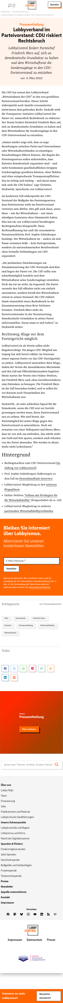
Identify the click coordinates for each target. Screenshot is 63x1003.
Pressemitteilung (20, 12)
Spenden (54, 5)
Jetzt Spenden (8, 854)
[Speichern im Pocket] (32, 668)
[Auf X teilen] (14, 668)
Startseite (5, 12)
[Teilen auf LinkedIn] (5, 677)
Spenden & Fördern (12, 844)
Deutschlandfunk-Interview (36, 478)
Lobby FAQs (7, 790)
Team (4, 796)
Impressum (7, 903)
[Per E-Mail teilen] (41, 668)
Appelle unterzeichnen (14, 892)
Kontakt (5, 897)
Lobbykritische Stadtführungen (17, 817)
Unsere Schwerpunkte (13, 822)
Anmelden (11, 569)
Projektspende (9, 870)
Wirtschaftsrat (10, 633)
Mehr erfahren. (29, 729)
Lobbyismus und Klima (13, 833)
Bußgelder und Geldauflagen (16, 865)
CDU (6, 618)
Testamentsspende (11, 876)
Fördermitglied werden (13, 849)
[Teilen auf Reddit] (14, 677)
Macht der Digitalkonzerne (15, 838)
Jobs (3, 806)
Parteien (7, 626)
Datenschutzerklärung (39, 587)
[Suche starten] (57, 765)
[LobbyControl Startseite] (30, 4)
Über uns (6, 785)
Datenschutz (34, 939)
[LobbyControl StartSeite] (31, 931)
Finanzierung (8, 801)
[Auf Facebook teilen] (5, 668)
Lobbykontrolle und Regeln (15, 828)
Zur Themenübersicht (50, 604)
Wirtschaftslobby (47, 626)
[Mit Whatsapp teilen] (23, 668)
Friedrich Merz (39, 618)
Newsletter (7, 886)
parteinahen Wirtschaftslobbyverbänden (28, 511)
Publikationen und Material (15, 812)
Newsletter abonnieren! (45, 996)
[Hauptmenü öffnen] (16, 5)
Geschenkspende (10, 860)
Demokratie (21, 618)
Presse (4, 881)
